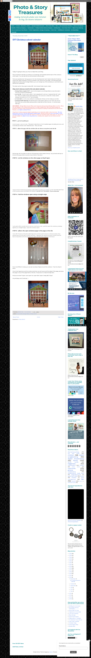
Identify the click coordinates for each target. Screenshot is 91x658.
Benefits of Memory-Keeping (18, 27)
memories (72, 468)
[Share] (9, 19)
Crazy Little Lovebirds (74, 621)
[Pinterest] (9, 17)
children (71, 455)
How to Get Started (78, 25)
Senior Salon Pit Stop (74, 610)
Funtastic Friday (72, 623)
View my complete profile (74, 147)
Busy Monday (72, 615)
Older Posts (60, 317)
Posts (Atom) (22, 319)
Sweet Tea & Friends (73, 616)
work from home (72, 482)
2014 (70, 575)
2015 (70, 573)
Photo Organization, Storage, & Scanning (39, 30)
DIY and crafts (19, 313)
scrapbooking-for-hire (76, 474)
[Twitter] (9, 14)
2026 (70, 553)
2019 (70, 566)
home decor (76, 466)
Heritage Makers (26, 313)
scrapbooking (72, 471)
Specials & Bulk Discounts (38, 25)
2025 (70, 555)
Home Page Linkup (73, 624)
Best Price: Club (50, 25)
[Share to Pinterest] (38, 312)
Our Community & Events (66, 25)
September (73, 585)
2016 (70, 571)
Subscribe (75, 71)
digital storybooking (76, 459)
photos (70, 470)
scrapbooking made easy (76, 473)
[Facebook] (9, 11)
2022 (70, 560)
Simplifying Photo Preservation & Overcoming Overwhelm (75, 180)
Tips (57, 25)
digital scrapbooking (76, 456)
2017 (70, 570)
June (71, 589)
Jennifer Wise (78, 106)
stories (82, 476)
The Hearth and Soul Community (74, 608)
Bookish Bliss (72, 626)
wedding (80, 481)
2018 (70, 568)
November (73, 578)
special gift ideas (72, 476)
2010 (70, 597)
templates (74, 477)
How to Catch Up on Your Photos (19, 30)
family (75, 460)
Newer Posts (16, 317)
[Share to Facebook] (37, 312)
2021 (70, 562)
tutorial (35, 313)
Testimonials (30, 27)
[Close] (89, 641)
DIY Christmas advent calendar (27, 39)
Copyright (13, 32)
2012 (70, 593)
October (72, 583)
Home (12, 25)
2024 (70, 557)
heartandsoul (72, 465)
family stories (73, 462)
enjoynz (51, 652)
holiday (31, 313)
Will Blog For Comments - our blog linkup (68, 30)
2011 (70, 595)
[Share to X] (36, 312)
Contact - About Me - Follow (23, 25)
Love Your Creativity (73, 613)
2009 (70, 598)
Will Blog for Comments (74, 606)
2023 (70, 559)
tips (82, 479)
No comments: (28, 311)
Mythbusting (57, 27)
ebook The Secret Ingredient (74, 520)
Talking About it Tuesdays (75, 618)
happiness (71, 464)
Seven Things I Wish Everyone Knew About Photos (74, 40)
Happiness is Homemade (75, 612)
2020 (70, 564)
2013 (70, 577)
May (71, 591)
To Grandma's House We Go (75, 619)
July (71, 587)
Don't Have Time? (66, 27)
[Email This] (33, 312)
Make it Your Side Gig (78, 27)
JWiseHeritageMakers (73, 521)
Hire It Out (53, 30)
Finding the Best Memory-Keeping (44, 27)
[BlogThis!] (34, 312)
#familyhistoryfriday (73, 452)
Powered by (72, 75)
